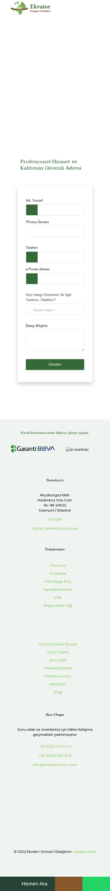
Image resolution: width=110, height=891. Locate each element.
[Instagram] (66, 859)
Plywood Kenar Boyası (57, 644)
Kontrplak (57, 573)
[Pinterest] (58, 859)
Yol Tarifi (55, 519)
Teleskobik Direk (57, 668)
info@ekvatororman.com (55, 764)
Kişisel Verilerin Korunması (55, 528)
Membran (57, 684)
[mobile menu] (102, 8)
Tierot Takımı (57, 652)
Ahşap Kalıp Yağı (57, 605)
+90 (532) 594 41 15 (55, 755)
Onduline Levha (57, 676)
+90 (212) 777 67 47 (55, 746)
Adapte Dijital (84, 851)
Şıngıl (57, 692)
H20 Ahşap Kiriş (57, 581)
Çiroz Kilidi (57, 660)
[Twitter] (51, 859)
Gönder (55, 364)
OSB (57, 597)
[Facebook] (44, 859)
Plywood (57, 565)
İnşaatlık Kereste (57, 589)
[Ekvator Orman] (30, 8)
